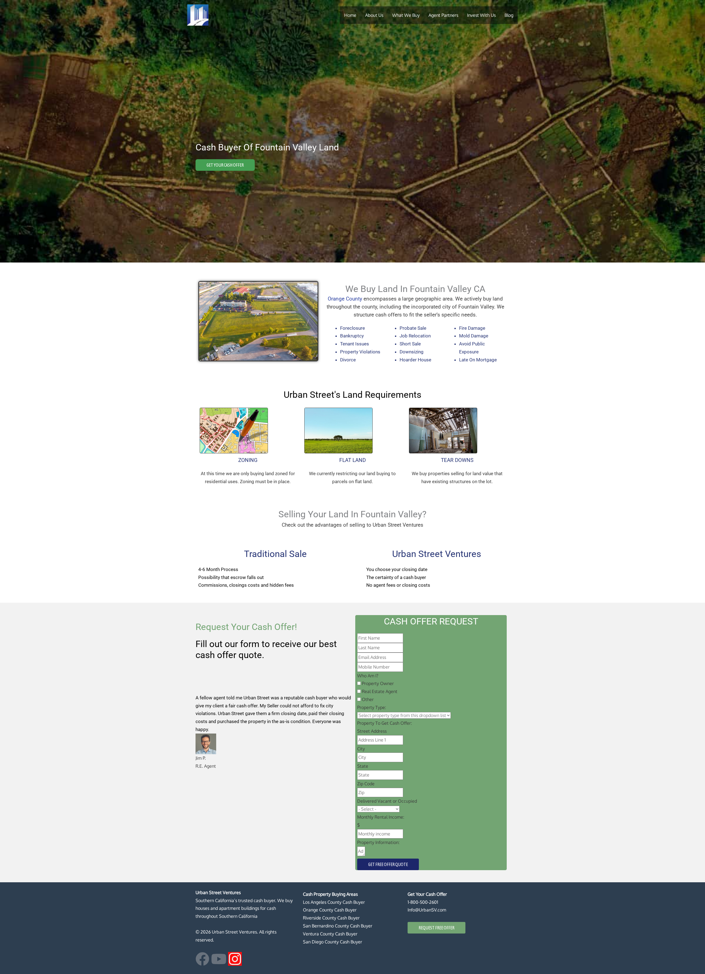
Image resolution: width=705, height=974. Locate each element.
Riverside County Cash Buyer (331, 918)
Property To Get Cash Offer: (384, 723)
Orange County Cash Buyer (330, 910)
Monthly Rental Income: (380, 817)
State (362, 766)
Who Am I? (367, 675)
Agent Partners (443, 15)
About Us (374, 15)
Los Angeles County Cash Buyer (334, 902)
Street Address (372, 731)
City (361, 748)
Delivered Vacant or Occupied (387, 801)
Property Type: (371, 707)
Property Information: (378, 842)
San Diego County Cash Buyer (332, 942)
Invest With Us (481, 15)
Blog (509, 15)
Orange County (345, 299)
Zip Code (366, 783)
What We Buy (406, 15)
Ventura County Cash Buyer (330, 934)
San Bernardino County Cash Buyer (337, 926)
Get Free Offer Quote (388, 864)
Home (350, 15)
